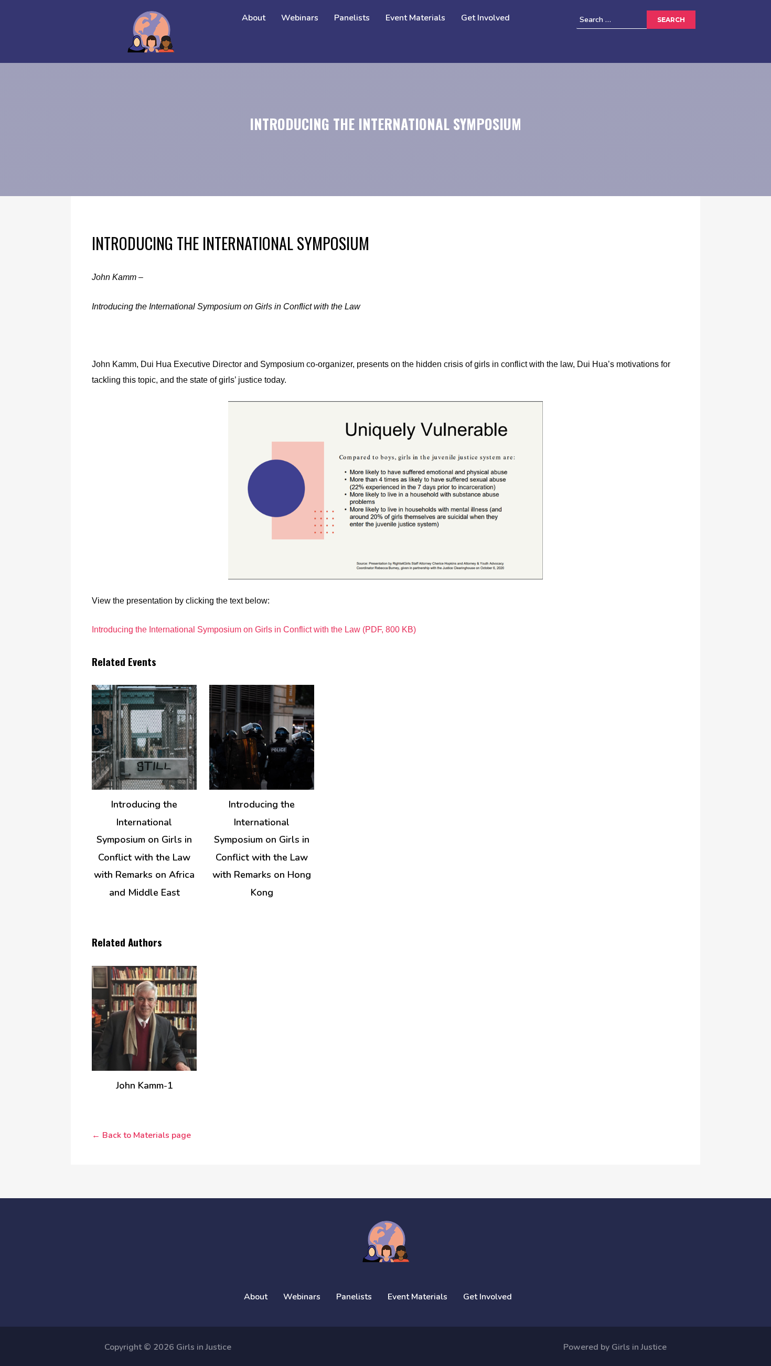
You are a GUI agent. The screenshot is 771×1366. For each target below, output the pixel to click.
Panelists (352, 18)
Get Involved (485, 18)
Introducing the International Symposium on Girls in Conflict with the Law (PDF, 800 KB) (254, 629)
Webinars (299, 18)
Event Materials (415, 18)
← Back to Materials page (141, 1135)
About (253, 18)
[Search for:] (627, 19)
